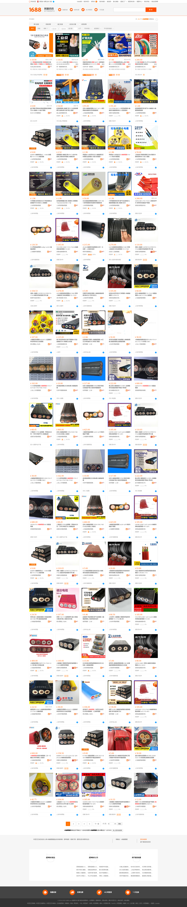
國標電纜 (44, 69)
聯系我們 (120, 900)
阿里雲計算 (107, 903)
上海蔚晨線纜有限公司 (62, 344)
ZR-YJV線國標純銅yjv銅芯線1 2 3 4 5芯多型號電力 (119, 63)
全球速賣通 (60, 903)
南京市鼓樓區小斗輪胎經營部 (107, 873)
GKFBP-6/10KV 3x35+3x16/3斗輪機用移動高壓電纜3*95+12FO (119, 433)
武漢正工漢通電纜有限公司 (115, 251)
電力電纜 (32, 69)
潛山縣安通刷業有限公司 (149, 870)
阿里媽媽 (95, 903)
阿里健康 (146, 903)
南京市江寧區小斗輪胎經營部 (84, 876)
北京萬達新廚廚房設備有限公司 (151, 873)
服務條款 (98, 900)
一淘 (80, 903)
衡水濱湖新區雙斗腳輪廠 (106, 870)
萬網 (124, 903)
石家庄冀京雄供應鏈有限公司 (36, 67)
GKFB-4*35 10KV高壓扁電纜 (145, 387)
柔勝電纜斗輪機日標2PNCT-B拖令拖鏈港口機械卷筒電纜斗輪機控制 (66, 155)
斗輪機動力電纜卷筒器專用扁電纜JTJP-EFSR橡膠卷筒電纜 (67, 664)
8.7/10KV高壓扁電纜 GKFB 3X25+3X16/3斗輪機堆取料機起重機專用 (93, 756)
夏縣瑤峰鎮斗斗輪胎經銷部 (84, 867)
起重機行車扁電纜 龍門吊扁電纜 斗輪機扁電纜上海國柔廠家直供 (93, 618)
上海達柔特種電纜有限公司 (89, 298)
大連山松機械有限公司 (125, 867)
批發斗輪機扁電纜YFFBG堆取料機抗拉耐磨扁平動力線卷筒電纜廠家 (93, 387)
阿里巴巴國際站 (40, 903)
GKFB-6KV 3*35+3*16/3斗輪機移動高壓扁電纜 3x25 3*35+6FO (146, 710)
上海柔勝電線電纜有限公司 (141, 113)
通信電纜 (85, 69)
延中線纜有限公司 (114, 390)
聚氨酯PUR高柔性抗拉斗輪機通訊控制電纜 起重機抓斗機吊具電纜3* (93, 155)
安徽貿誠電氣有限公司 (115, 298)
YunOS (113, 903)
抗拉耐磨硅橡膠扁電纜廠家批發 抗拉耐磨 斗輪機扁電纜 (93, 664)
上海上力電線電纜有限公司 (141, 344)
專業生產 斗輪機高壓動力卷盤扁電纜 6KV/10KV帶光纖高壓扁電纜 (40, 618)
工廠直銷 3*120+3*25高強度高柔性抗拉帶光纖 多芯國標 (67, 803)
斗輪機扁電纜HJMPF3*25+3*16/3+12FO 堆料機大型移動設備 (40, 664)
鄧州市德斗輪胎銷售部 (82, 870)
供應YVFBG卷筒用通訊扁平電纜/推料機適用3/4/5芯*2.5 (145, 803)
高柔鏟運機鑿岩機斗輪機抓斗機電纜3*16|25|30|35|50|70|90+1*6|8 (67, 202)
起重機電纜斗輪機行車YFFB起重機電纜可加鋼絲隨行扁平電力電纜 (67, 109)
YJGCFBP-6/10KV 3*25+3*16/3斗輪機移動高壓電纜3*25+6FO (67, 248)
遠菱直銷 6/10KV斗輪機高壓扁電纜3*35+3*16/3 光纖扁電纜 (41, 710)
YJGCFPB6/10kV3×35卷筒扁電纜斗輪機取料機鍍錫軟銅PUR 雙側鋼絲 (119, 109)
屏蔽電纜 (90, 69)
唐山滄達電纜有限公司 (62, 113)
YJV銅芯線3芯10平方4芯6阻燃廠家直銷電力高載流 (145, 63)
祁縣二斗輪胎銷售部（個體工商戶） (109, 876)
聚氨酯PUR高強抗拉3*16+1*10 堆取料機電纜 (119, 155)
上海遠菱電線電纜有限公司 (141, 298)
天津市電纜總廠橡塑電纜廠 (62, 390)
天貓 (71, 903)
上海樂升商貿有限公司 (137, 873)
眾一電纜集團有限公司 (62, 67)
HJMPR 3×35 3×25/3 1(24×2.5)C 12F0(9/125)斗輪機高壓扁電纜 (66, 756)
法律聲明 (91, 900)
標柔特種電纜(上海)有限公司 (89, 251)
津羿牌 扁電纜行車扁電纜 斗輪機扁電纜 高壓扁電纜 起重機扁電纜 (119, 340)
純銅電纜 (122, 69)
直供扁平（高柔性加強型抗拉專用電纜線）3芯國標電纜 (93, 710)
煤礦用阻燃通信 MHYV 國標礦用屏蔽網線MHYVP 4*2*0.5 (93, 63)
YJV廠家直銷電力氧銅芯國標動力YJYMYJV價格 (40, 63)
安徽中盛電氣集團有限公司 (115, 113)
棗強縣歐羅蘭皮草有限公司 (138, 876)
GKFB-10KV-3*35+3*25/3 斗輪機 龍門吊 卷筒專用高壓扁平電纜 (146, 202)
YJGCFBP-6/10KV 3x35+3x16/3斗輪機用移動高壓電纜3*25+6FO (146, 618)
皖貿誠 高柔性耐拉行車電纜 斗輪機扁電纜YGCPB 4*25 (119, 294)
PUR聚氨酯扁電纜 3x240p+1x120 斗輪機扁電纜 (41, 248)
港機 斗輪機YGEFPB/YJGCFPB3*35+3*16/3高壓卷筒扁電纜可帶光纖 (145, 248)
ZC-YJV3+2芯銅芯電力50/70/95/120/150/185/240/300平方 (67, 63)
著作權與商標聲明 (82, 900)
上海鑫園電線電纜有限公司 (89, 113)
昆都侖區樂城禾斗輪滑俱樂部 (96, 870)
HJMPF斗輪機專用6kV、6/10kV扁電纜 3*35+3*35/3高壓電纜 (40, 155)
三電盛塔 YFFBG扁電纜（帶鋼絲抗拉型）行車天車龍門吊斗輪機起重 (41, 433)
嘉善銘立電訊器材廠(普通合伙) (151, 876)
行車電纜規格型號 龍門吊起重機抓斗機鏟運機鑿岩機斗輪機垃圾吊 (119, 202)
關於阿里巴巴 (112, 900)
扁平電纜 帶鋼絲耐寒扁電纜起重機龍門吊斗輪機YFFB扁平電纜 (40, 109)
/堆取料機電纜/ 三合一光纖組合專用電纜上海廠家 (40, 756)
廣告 (50, 64)
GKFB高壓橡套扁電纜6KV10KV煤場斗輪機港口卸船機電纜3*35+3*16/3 (119, 248)
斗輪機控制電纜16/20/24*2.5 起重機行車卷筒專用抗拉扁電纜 (41, 340)
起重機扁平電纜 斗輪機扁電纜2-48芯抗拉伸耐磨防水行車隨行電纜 (93, 340)
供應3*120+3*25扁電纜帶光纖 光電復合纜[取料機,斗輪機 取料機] (67, 618)
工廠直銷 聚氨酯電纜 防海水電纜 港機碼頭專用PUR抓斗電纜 (145, 155)
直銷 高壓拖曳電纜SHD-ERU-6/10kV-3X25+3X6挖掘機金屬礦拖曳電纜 (145, 756)
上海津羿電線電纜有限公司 (115, 344)
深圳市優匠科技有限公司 (126, 876)
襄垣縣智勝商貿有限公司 (126, 873)
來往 (137, 903)
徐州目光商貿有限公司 (137, 867)
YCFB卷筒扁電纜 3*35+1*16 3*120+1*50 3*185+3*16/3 (41, 387)
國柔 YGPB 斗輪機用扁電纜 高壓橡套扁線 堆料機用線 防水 (119, 710)
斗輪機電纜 (124, 839)
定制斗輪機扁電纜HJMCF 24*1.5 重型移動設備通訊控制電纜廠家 (93, 109)
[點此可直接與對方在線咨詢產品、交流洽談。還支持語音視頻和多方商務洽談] (77, 121)
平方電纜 (148, 69)
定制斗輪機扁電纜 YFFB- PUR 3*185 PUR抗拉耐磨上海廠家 (66, 433)
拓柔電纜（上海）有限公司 (89, 390)
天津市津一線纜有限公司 (89, 67)
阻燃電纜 (96, 69)
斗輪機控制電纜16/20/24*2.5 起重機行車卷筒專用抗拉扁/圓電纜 (67, 710)
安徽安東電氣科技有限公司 (141, 205)
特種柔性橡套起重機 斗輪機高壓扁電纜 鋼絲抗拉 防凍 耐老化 (93, 294)
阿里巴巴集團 (31, 903)
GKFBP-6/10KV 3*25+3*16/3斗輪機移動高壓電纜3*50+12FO (93, 803)
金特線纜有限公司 (140, 67)
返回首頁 (108, 830)
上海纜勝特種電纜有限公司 (36, 251)
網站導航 (126, 900)
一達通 (152, 903)
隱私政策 (104, 900)
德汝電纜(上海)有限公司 (36, 344)
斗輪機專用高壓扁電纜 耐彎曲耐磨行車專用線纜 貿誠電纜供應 (119, 572)
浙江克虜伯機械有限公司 (126, 870)
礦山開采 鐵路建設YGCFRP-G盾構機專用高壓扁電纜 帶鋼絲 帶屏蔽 (119, 387)
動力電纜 (38, 69)
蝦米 (101, 903)
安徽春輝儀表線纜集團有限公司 (141, 390)
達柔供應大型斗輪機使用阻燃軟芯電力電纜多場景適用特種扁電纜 (119, 756)
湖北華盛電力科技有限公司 (62, 298)
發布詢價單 (143, 839)
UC (128, 903)
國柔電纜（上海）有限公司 (89, 344)
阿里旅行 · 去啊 (87, 903)
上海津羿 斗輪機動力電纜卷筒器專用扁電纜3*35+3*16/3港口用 (119, 618)
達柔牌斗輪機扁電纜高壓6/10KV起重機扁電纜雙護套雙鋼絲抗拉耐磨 (119, 664)
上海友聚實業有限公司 (137, 870)
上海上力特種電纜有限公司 (36, 390)
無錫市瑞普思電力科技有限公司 (36, 298)
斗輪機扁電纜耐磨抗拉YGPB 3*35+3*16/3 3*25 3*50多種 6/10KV (146, 340)
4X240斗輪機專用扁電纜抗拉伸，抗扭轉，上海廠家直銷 (93, 248)
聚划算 (76, 903)
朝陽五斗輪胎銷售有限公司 (84, 873)
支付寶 (132, 903)
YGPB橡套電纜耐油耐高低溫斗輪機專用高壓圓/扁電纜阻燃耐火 (93, 572)
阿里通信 (119, 903)
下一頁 (97, 824)
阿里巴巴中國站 (51, 903)
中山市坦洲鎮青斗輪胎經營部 (96, 876)
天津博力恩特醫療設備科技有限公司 (152, 867)
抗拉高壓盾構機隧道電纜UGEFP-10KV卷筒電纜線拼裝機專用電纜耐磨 (93, 202)
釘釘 (140, 903)
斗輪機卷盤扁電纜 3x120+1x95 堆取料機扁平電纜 (93, 433)
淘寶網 (67, 903)
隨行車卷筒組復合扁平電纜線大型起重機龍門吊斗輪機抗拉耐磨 (66, 340)
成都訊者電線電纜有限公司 (36, 436)
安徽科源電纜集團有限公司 (141, 251)
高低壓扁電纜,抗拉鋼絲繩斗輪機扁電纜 (67, 387)
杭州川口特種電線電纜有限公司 (36, 113)
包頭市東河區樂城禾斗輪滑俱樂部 (97, 873)
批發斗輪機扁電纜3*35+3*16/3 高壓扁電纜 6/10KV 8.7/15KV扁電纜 (146, 294)
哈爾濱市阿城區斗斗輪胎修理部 (108, 867)
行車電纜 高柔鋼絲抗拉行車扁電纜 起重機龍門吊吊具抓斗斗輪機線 (41, 202)
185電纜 (70, 69)
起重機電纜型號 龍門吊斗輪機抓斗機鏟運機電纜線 (145, 109)
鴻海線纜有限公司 (114, 67)
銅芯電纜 (64, 69)
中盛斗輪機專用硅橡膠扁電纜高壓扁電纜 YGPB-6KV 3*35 (145, 572)
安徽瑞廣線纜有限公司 (62, 251)
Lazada (157, 903)
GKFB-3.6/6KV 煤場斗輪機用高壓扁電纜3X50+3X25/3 (145, 664)
